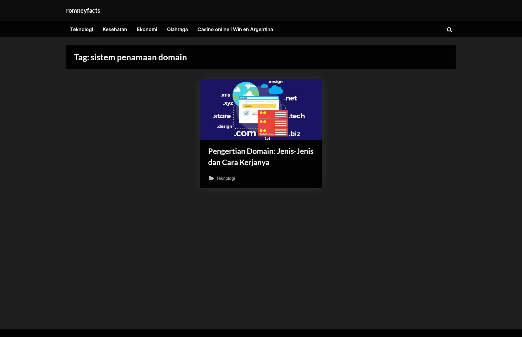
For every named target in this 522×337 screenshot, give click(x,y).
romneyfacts (83, 10)
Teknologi (81, 29)
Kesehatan (115, 29)
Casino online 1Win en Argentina (235, 29)
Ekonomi (147, 29)
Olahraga (177, 29)
